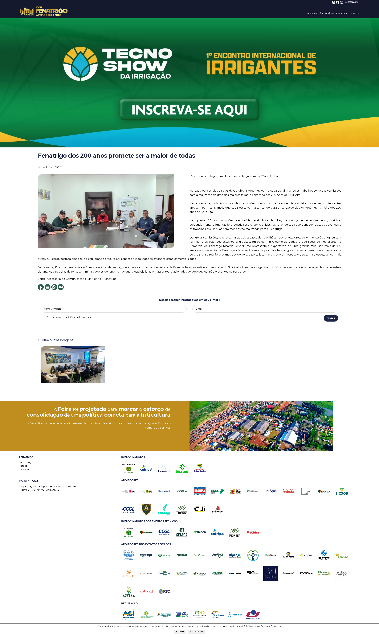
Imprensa (24, 469)
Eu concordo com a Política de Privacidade (69, 317)
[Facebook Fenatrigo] (337, 3)
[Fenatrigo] (44, 16)
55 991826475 (351, 2)
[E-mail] (61, 289)
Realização (129, 603)
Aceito (180, 632)
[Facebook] (41, 289)
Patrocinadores (133, 457)
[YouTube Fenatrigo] (341, 3)
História (23, 466)
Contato (355, 13)
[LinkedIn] (47, 289)
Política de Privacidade (271, 626)
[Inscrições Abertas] (189, 147)
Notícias (329, 13)
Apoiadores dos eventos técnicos (146, 544)
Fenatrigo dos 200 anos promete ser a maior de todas (116, 155)
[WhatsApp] (54, 289)
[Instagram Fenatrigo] (333, 3)
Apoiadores (129, 480)
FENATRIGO (342, 13)
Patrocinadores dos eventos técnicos (149, 521)
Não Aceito (196, 632)
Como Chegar (26, 462)
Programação (314, 13)
